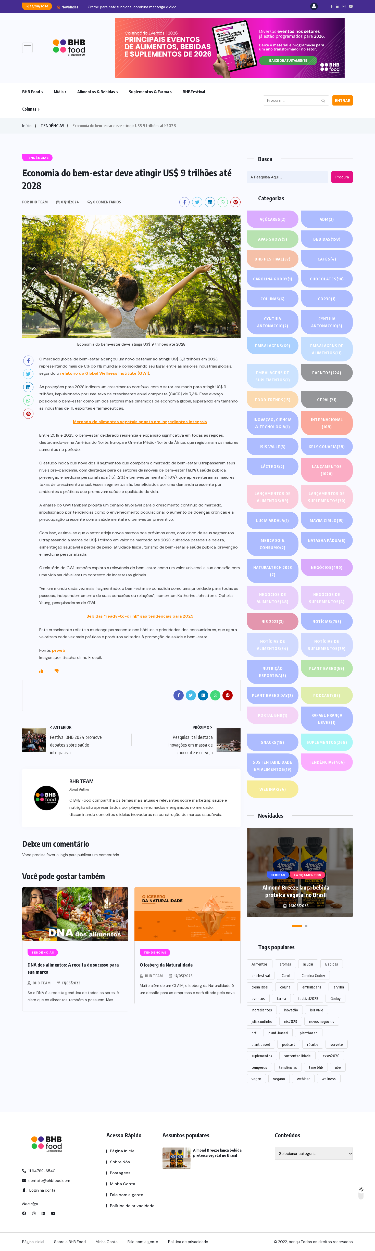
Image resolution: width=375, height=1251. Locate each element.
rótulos (312, 1044)
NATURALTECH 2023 (272, 571)
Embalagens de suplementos (272, 376)
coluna (285, 987)
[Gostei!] (41, 671)
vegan (256, 1078)
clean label (260, 987)
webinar (303, 1078)
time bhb (316, 1067)
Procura (342, 177)
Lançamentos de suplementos (327, 497)
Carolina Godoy (272, 279)
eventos (258, 998)
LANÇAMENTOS (327, 470)
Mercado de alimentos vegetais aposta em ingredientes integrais (140, 421)
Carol (286, 975)
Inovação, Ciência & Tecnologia (273, 423)
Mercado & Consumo (272, 544)
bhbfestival (261, 975)
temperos (259, 1067)
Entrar (343, 100)
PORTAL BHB (273, 715)
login (64, 854)
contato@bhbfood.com (48, 1180)
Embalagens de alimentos (327, 349)
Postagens (120, 1173)
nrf (254, 1033)
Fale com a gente (126, 1194)
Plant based (326, 668)
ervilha (338, 987)
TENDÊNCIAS (52, 125)
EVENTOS (326, 372)
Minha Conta (122, 1184)
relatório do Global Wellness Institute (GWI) (104, 373)
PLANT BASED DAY (272, 695)
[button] (293, 926)
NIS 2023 (272, 621)
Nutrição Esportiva (272, 672)
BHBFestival (194, 91)
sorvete (336, 1044)
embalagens (311, 987)
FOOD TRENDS (273, 399)
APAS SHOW (272, 239)
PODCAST (326, 695)
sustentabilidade (297, 1055)
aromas (285, 964)
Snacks (272, 742)
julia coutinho (262, 1021)
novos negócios (321, 1021)
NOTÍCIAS (326, 621)
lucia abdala (272, 520)
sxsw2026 (331, 1055)
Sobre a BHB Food (70, 1241)
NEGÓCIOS (327, 567)
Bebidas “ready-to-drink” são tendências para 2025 (139, 616)
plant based (261, 1044)
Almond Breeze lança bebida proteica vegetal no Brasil (295, 891)
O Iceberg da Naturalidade (166, 965)
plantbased (309, 1033)
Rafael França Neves (326, 719)
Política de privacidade (132, 1205)
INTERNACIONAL (327, 423)
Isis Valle (273, 446)
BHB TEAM (42, 983)
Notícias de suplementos (327, 645)
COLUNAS (272, 298)
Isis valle (316, 1010)
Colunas (29, 109)
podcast (288, 1044)
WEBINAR (272, 789)
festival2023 (308, 998)
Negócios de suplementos (327, 598)
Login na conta (41, 1190)
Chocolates (327, 279)
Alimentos (260, 964)
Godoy (335, 998)
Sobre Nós (120, 1162)
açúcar (308, 964)
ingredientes (262, 1010)
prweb (58, 650)
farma (281, 998)
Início (26, 125)
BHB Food (31, 91)
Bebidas (327, 239)
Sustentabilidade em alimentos (272, 766)
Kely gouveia (327, 446)
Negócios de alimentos (273, 598)
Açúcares (273, 219)
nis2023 (290, 1021)
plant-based (278, 1033)
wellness (329, 1078)
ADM (327, 219)
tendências (288, 1067)
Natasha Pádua (327, 540)
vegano (279, 1078)
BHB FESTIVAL (273, 259)
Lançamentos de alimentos (273, 497)
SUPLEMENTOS (327, 742)
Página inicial (122, 1151)
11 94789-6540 (41, 1171)
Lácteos (272, 466)
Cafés (327, 259)
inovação (291, 1010)
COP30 (327, 298)
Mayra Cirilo (327, 520)
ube (338, 1067)
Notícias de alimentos (272, 645)
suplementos (262, 1055)
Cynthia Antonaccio (272, 322)
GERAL (327, 399)
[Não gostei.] (57, 671)
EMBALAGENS (272, 345)
